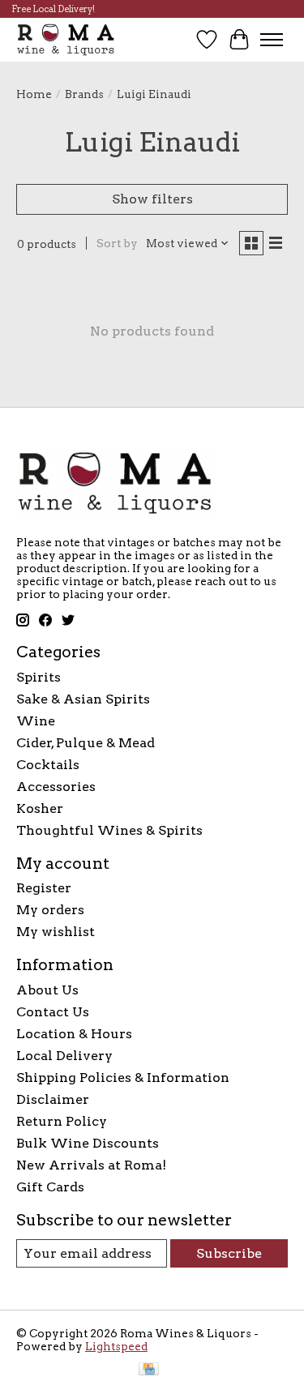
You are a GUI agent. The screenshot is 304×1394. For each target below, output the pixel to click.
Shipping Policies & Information (122, 1077)
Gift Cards (50, 1187)
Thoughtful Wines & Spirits (109, 830)
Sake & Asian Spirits (83, 699)
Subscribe (229, 1253)
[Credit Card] (149, 1370)
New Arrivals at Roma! (91, 1165)
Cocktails (47, 764)
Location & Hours (74, 1033)
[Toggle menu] (271, 40)
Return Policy (61, 1121)
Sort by (117, 243)
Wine (35, 721)
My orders (50, 909)
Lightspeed (116, 1346)
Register (43, 888)
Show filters (152, 199)
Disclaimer (52, 1099)
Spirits (38, 677)
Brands (84, 94)
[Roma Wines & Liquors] (66, 39)
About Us (47, 990)
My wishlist (55, 931)
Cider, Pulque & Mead (85, 742)
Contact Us (52, 1012)
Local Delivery (64, 1055)
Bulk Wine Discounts (87, 1143)
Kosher (39, 808)
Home (34, 94)
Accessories (56, 786)
